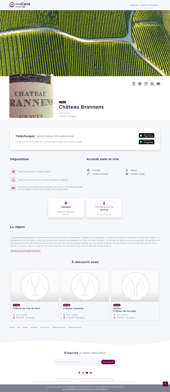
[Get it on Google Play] (146, 142)
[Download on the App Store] (146, 135)
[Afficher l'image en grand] (31, 96)
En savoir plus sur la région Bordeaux (25, 251)
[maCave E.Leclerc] (20, 5)
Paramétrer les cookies (127, 381)
